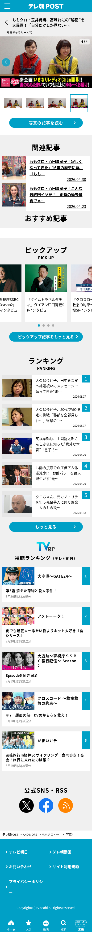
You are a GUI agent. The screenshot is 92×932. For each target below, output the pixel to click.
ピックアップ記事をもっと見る (46, 336)
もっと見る (46, 527)
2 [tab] (43, 325)
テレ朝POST (46, 6)
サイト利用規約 (66, 866)
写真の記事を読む (46, 123)
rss (65, 805)
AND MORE (30, 834)
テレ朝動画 (62, 851)
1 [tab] (39, 325)
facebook (46, 805)
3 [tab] (48, 325)
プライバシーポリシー (26, 887)
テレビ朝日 (18, 851)
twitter (26, 805)
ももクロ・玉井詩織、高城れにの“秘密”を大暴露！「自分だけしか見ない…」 (53, 834)
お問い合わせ (20, 866)
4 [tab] (53, 325)
